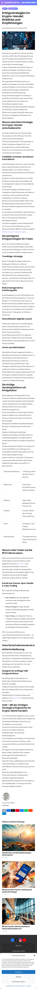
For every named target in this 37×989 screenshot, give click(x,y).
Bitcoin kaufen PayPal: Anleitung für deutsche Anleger (17, 891)
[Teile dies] (8, 810)
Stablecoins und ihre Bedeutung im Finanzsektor (16, 854)
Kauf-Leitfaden (17, 698)
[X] (16, 940)
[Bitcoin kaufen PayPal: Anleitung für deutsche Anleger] (18, 874)
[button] (34, 955)
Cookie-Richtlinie (10, 985)
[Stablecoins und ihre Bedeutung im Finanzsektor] (18, 837)
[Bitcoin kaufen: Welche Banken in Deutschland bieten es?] (18, 911)
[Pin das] (17, 810)
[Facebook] (12, 940)
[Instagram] (20, 940)
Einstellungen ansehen (18, 981)
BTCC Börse (21, 564)
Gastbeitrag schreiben (18, 951)
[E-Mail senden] (4, 810)
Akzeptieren (18, 972)
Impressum (28, 985)
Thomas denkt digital (8, 803)
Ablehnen (18, 977)
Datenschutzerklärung (20, 985)
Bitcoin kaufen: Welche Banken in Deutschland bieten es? (16, 927)
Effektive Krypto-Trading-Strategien (14, 232)
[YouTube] (24, 940)
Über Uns (18, 945)
